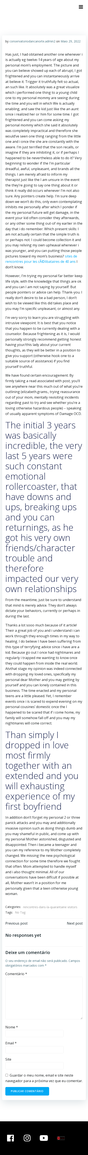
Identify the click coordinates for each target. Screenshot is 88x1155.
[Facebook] (10, 1138)
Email (11, 1043)
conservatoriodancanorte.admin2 (32, 41)
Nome (11, 1027)
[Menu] (81, 7)
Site (8, 1059)
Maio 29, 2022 (71, 41)
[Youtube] (44, 1138)
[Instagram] (27, 1138)
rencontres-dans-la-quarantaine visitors (50, 907)
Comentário (16, 973)
